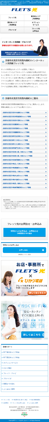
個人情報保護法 (35, 399)
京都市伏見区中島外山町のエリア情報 (15, 175)
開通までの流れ (9, 384)
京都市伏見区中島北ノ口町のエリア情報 (16, 164)
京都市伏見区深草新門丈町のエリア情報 (16, 148)
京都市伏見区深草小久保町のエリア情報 (16, 144)
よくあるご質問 (9, 389)
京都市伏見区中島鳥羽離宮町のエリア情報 (17, 187)
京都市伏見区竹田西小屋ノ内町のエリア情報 (17, 156)
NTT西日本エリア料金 (11, 357)
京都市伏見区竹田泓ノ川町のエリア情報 (16, 171)
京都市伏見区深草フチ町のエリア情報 (15, 140)
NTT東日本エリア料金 (11, 352)
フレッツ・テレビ (9, 373)
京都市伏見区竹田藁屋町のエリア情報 (15, 124)
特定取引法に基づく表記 (20, 399)
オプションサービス (10, 363)
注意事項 (5, 403)
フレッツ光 (6, 399)
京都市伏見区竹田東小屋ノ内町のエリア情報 (17, 152)
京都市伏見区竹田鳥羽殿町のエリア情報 (16, 160)
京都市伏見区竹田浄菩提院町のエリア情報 (17, 116)
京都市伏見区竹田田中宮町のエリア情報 (16, 120)
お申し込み (23, 250)
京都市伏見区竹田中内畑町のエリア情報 (16, 112)
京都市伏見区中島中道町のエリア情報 (15, 179)
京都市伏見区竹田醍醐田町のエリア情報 (16, 132)
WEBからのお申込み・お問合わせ (24, 232)
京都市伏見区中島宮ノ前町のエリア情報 (16, 183)
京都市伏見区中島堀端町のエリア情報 (15, 168)
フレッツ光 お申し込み (18, 403)
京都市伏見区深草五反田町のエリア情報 (16, 136)
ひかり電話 (7, 368)
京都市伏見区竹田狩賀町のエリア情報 (15, 128)
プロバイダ (7, 378)
